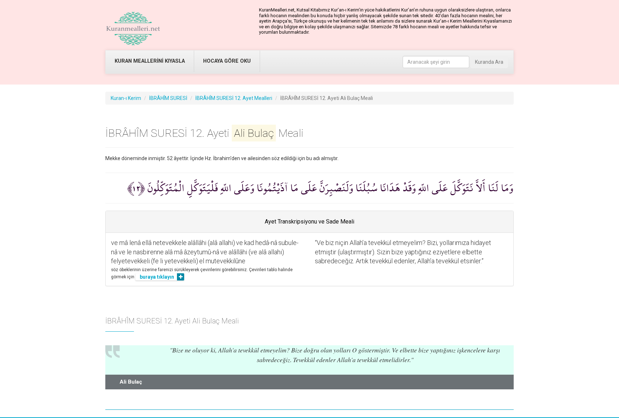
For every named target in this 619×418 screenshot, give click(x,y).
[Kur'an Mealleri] (133, 28)
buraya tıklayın (157, 277)
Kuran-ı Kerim (126, 98)
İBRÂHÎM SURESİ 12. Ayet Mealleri (233, 98)
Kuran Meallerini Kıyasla (150, 61)
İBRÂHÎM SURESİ (168, 98)
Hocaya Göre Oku (227, 61)
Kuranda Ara (489, 62)
